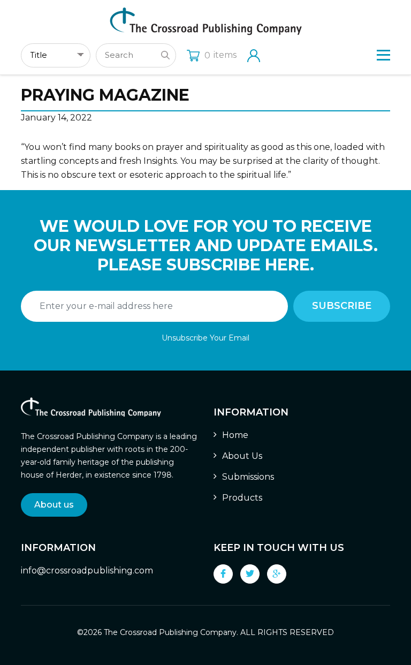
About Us (242, 456)
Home (235, 435)
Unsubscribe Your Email (205, 338)
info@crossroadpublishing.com (87, 570)
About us (54, 505)
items (220, 55)
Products (242, 498)
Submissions (248, 477)
